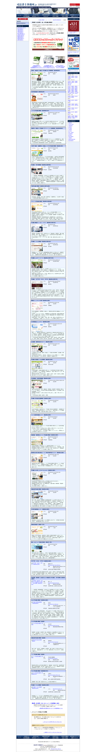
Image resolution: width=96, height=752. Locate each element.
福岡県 (69, 116)
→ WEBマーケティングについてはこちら (53, 732)
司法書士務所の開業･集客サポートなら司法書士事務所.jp (49, 741)
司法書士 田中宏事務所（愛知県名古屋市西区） (41, 164)
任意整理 (70, 129)
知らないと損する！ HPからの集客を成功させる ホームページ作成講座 (60, 66)
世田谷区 (72, 92)
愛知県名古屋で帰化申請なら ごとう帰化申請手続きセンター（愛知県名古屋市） (48, 452)
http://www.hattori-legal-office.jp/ (54, 565)
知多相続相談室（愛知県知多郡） (38, 91)
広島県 (69, 109)
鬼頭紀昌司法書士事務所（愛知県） (38, 637)
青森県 (72, 76)
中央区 (72, 88)
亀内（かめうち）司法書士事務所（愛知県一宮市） (41, 542)
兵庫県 (72, 104)
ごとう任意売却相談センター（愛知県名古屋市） (41, 414)
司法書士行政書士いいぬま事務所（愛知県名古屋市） (42, 359)
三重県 (69, 101)
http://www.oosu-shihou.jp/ (53, 604)
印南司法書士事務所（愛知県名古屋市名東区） (41, 186)
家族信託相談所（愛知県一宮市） (38, 524)
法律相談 (70, 137)
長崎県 (76, 116)
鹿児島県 (69, 118)
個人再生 (70, 131)
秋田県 (72, 77)
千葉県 (72, 81)
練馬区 (69, 91)
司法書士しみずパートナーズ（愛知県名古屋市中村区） (42, 258)
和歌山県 (76, 105)
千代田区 (69, 93)
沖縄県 (73, 118)
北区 (73, 93)
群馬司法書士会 (20, 40)
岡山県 (76, 108)
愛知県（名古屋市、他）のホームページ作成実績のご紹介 (45, 703)
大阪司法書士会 (20, 29)
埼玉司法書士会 (20, 32)
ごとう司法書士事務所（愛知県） (38, 654)
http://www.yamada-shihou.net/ (54, 675)
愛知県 (69, 100)
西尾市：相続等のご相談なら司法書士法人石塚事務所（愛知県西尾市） (46, 70)
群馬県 (72, 82)
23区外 (76, 93)
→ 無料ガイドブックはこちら (73, 70)
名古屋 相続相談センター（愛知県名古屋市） (40, 509)
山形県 (76, 77)
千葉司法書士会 (20, 31)
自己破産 (70, 128)
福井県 (72, 97)
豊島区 (72, 90)
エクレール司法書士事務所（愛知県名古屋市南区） (41, 201)
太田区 (69, 90)
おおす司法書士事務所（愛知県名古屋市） (40, 600)
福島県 (69, 78)
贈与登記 (70, 135)
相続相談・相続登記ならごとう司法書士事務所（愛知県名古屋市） (45, 435)
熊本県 (69, 117)
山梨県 (76, 82)
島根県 (72, 108)
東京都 (70, 84)
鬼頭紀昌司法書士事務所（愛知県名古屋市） (40, 489)
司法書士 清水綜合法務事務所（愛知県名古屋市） (41, 398)
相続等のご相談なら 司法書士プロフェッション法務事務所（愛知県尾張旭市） (47, 128)
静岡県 (76, 100)
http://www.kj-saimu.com (57, 688)
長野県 (72, 96)
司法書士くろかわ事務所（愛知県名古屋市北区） (41, 241)
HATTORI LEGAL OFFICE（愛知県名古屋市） (41, 561)
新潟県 (69, 96)
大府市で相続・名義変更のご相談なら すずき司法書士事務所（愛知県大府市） (47, 146)
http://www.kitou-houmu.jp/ (53, 642)
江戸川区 (76, 92)
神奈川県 (69, 83)
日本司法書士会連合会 (21, 27)
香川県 (72, 112)
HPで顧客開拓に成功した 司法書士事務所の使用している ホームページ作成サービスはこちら (49, 66)
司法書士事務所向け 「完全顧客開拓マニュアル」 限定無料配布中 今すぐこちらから (36, 66)
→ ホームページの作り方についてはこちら (52, 721)
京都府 (76, 104)
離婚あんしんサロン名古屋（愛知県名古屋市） (41, 300)
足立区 (69, 86)
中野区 (76, 90)
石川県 (69, 97)
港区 (69, 92)
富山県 (76, 96)
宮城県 (69, 77)
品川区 (69, 88)
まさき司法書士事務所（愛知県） (38, 621)
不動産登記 (70, 125)
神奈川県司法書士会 (21, 33)
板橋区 (72, 86)
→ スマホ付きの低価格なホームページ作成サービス (73, 32)
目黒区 (76, 91)
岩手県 (76, 76)
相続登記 (70, 127)
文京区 (76, 87)
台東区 (72, 91)
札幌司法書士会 (20, 37)
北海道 (69, 76)
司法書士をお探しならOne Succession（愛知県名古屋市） (43, 470)
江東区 (72, 87)
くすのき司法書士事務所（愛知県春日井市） (40, 110)
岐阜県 (72, 100)
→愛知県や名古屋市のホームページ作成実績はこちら (51, 708)
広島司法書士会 (20, 39)
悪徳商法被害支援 (71, 139)
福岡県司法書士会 (20, 38)
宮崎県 (76, 117)
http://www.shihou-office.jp (56, 748)
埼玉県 (69, 81)
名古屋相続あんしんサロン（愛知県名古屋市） (41, 321)
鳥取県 (69, 108)
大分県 (72, 117)
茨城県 (76, 81)
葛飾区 (76, 86)
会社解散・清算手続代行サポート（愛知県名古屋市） (42, 341)
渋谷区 (69, 89)
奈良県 (72, 105)
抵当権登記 (70, 133)
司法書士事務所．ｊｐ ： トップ (45, 19)
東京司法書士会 (20, 28)
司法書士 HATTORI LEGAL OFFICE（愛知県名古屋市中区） (44, 279)
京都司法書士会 (20, 30)
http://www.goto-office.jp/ (52, 658)
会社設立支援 (70, 124)
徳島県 (69, 112)
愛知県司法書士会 (20, 36)
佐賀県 (72, 116)
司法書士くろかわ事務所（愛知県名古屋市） (40, 685)
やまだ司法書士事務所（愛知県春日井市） (40, 670)
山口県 (72, 109)
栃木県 (69, 82)
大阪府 (69, 104)
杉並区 (69, 87)
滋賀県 (69, 105)
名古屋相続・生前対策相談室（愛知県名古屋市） (41, 378)
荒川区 (76, 88)
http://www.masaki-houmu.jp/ (53, 625)
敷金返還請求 (70, 140)
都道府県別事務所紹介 (57, 19)
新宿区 (72, 89)
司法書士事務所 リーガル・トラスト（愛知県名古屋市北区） (43, 222)
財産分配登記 (70, 136)
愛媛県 (76, 112)
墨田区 (76, 89)
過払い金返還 (70, 132)
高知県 (69, 113)
